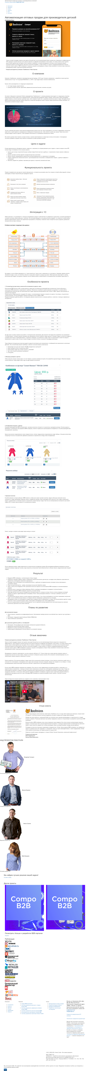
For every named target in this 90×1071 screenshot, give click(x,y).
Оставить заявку (7, 877)
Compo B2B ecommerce (26, 1003)
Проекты (10, 10)
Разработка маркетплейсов (55, 1005)
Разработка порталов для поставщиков (55, 1008)
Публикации (10, 1010)
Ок (5, 1070)
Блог (9, 11)
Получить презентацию (10, 2)
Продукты (10, 7)
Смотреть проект (10, 930)
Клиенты (10, 1006)
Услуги (9, 8)
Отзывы (9, 1009)
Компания (10, 6)
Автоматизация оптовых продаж (56, 1003)
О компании (10, 1004)
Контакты (10, 13)
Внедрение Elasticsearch (54, 1006)
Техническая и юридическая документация (76, 1018)
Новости (10, 1011)
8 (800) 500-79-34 (20, 2)
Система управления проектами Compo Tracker (32, 1013)
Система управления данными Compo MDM (31, 1010)
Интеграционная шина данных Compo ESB (31, 1012)
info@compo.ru (70, 1011)
